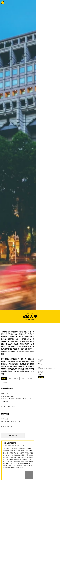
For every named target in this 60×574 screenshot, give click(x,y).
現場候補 (4, 382)
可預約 (22, 379)
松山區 (4, 379)
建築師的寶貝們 (13, 379)
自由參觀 (29, 379)
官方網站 (41, 377)
